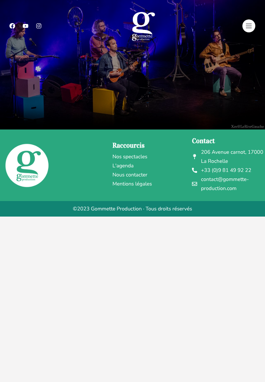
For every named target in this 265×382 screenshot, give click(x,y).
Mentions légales (132, 183)
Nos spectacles (129, 156)
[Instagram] (39, 26)
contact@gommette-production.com (225, 184)
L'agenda (123, 165)
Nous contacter (129, 174)
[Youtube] (25, 26)
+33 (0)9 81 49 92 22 (226, 170)
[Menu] (249, 26)
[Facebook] (12, 26)
